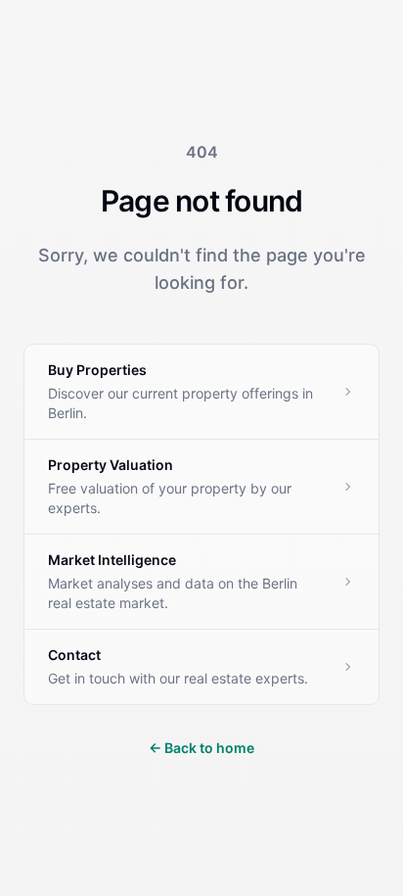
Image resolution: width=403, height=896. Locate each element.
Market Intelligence (112, 559)
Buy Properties (97, 369)
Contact (74, 654)
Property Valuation (110, 464)
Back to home (201, 747)
